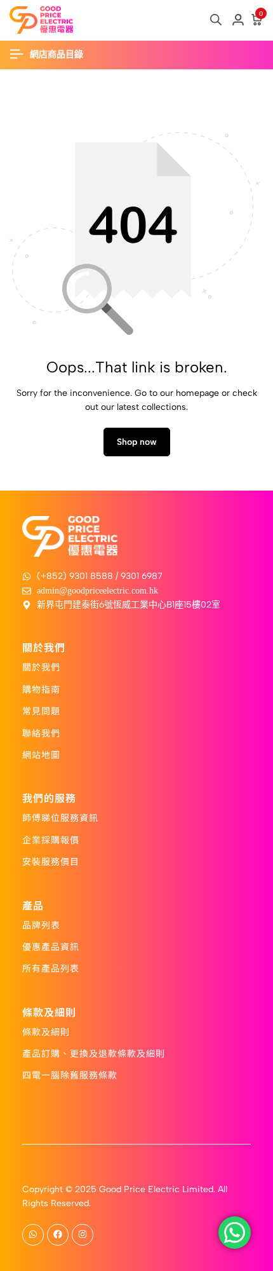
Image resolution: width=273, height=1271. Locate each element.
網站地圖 (41, 754)
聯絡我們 (41, 732)
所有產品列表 (50, 968)
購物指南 (41, 689)
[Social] (33, 1235)
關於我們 (41, 666)
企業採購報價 (50, 839)
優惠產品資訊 (50, 946)
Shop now (137, 442)
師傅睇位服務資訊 (60, 817)
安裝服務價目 (50, 861)
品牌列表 (41, 924)
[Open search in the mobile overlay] (216, 19)
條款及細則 (46, 1031)
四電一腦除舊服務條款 (69, 1074)
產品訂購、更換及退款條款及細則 (93, 1053)
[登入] (238, 20)
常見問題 (41, 710)
